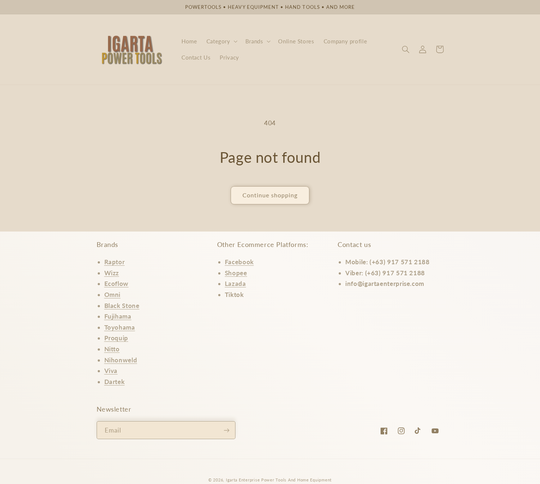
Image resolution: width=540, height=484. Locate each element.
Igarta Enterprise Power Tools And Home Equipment (279, 480)
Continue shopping (270, 194)
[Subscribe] (226, 430)
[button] (221, 41)
